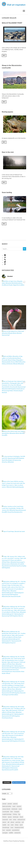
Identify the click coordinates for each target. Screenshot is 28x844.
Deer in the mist (8, 152)
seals (12, 825)
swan (11, 827)
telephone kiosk (19, 827)
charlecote (14, 809)
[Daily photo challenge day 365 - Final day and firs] (14, 592)
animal (4, 803)
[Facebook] (5, 255)
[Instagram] (5, 258)
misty (14, 819)
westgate (5, 832)
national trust (21, 819)
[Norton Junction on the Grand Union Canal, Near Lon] (14, 517)
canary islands (6, 809)
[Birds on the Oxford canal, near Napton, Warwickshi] (14, 442)
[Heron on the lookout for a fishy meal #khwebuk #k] (14, 342)
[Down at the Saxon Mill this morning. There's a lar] (14, 492)
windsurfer (17, 832)
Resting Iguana (7, 112)
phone (12, 822)
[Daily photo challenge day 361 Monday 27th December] (14, 693)
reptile (4, 825)
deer (11, 811)
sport (21, 825)
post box (18, 822)
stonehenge (5, 827)
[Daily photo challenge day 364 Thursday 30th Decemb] (14, 617)
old (8, 822)
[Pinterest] (5, 264)
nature (4, 822)
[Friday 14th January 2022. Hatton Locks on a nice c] (14, 567)
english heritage (6, 814)
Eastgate (16, 811)
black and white (6, 806)
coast (20, 809)
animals (10, 803)
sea (8, 825)
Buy (4, 55)
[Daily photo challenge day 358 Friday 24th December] (14, 768)
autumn (15, 803)
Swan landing (7, 192)
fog (19, 814)
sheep (16, 825)
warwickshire (15, 830)
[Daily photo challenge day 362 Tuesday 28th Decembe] (14, 668)
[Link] (5, 260)
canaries (19, 806)
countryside (5, 811)
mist (10, 819)
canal (13, 806)
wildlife (11, 832)
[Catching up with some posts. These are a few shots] (14, 417)
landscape (15, 817)
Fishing (15, 814)
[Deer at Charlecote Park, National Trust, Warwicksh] (14, 392)
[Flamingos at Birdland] (14, 317)
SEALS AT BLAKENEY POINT (12, 23)
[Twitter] (5, 262)
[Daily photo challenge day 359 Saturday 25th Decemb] (14, 743)
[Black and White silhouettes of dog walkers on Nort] (14, 367)
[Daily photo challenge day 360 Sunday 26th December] (14, 718)
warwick (8, 830)
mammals (5, 819)
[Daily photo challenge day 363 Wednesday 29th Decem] (14, 643)
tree (3, 830)
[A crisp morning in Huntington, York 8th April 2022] (14, 467)
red (23, 822)
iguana (10, 817)
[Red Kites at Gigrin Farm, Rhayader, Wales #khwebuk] (14, 292)
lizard (21, 817)
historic (4, 817)
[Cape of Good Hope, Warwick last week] (14, 542)
